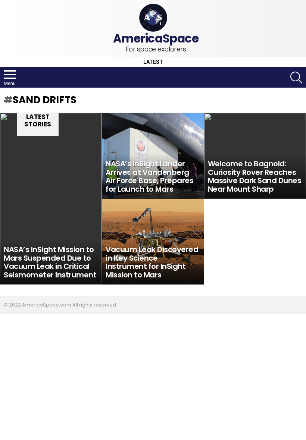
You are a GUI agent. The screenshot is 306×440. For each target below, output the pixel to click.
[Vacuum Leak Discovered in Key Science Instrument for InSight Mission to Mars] (153, 242)
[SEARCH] (296, 77)
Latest (153, 62)
